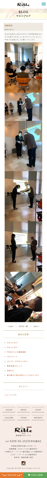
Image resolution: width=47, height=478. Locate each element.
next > (36, 326)
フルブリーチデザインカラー (18, 361)
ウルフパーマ (12, 356)
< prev (10, 326)
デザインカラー (13, 343)
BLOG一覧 (23, 326)
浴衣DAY (10, 370)
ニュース (8, 395)
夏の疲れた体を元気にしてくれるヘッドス (23, 375)
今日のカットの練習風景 (16, 352)
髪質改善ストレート (14, 366)
